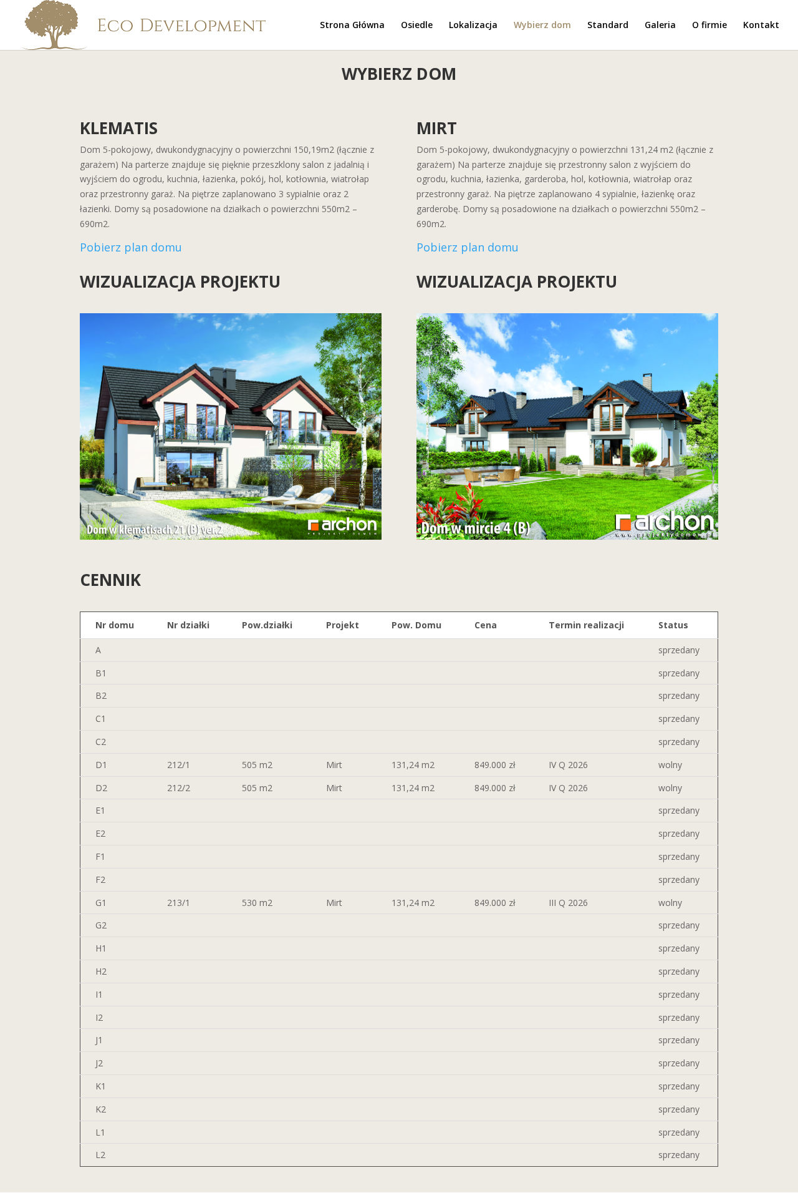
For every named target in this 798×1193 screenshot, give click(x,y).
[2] (567, 536)
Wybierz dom (542, 26)
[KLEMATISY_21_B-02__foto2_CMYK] (231, 536)
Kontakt (761, 26)
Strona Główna (352, 26)
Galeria (660, 26)
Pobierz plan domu (131, 247)
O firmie (709, 26)
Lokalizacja (473, 26)
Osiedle (417, 26)
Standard (607, 26)
